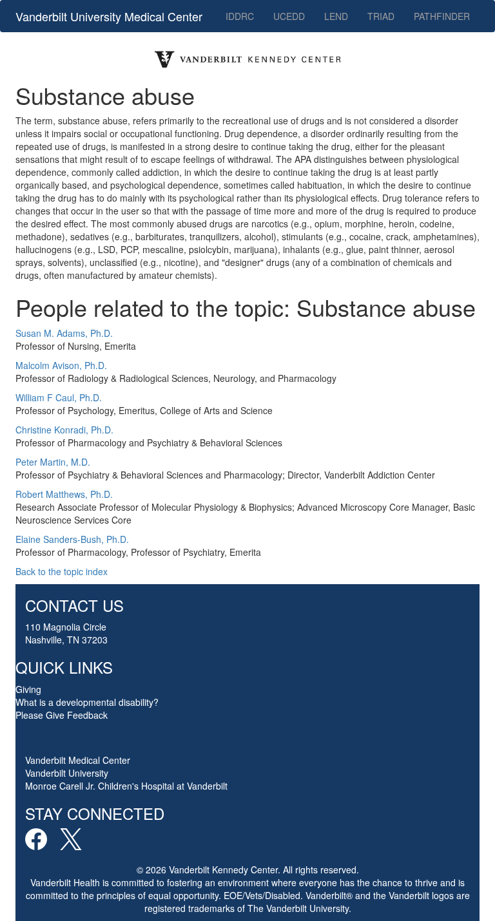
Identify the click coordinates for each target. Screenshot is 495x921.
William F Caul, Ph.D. (58, 397)
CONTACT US (74, 605)
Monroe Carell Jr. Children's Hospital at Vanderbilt (126, 785)
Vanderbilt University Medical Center (108, 16)
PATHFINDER (442, 16)
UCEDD (289, 16)
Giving (28, 689)
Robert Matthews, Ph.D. (64, 494)
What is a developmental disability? (87, 702)
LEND (336, 16)
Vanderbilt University (66, 772)
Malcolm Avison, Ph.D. (61, 365)
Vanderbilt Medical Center (77, 760)
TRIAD (380, 16)
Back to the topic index (61, 571)
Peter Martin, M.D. (52, 461)
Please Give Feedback (61, 714)
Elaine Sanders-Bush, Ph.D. (72, 539)
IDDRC (240, 16)
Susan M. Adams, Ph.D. (64, 333)
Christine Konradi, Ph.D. (64, 429)
